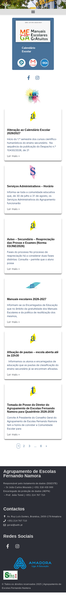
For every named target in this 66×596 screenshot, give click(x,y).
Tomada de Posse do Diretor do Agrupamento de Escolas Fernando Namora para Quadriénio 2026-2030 (31, 408)
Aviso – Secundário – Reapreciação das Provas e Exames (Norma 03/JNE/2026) (31, 242)
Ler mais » (13, 156)
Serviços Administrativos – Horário (30, 186)
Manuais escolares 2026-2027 (26, 299)
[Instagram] (37, 77)
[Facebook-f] (28, 77)
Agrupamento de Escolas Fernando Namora (29, 473)
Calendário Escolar (28, 49)
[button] (33, 12)
